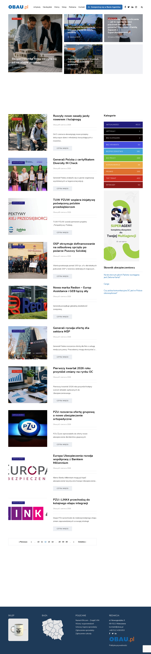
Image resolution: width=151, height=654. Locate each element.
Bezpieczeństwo (123, 151)
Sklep (64, 7)
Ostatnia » (82, 542)
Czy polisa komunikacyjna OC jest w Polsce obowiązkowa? (123, 291)
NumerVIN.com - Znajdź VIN (87, 620)
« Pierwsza (23, 542)
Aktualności (74, 18)
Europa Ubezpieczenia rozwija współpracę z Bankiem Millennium (73, 459)
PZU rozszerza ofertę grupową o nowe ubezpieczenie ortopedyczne (73, 415)
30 (63, 542)
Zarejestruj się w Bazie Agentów (106, 7)
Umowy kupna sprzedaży (86, 627)
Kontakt (81, 7)
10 (38, 542)
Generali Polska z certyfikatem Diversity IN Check (73, 161)
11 (42, 542)
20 (60, 542)
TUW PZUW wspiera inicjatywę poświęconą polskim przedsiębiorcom (74, 203)
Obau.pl (56, 125)
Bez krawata (123, 145)
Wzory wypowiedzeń (85, 623)
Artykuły (123, 131)
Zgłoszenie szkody (84, 633)
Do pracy (123, 158)
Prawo (71, 49)
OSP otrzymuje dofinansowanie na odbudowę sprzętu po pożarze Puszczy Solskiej (74, 247)
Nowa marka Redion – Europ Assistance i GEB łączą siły (72, 289)
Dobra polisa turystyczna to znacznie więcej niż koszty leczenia (81, 30)
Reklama (72, 7)
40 (67, 542)
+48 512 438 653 (117, 630)
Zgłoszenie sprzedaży (85, 630)
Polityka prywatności (118, 645)
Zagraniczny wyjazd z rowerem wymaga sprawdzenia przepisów (83, 62)
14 (52, 542)
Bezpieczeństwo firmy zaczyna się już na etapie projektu (34, 60)
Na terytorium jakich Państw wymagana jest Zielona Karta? (121, 276)
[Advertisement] (123, 59)
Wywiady (123, 185)
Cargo (106, 284)
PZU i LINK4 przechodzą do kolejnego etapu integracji (71, 501)
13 (49, 542)
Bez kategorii (123, 138)
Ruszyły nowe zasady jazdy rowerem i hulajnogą (71, 117)
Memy (56, 7)
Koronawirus (123, 165)
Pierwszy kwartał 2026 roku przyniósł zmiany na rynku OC (73, 370)
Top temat (17, 18)
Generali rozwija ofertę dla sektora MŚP (71, 329)
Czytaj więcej (62, 148)
